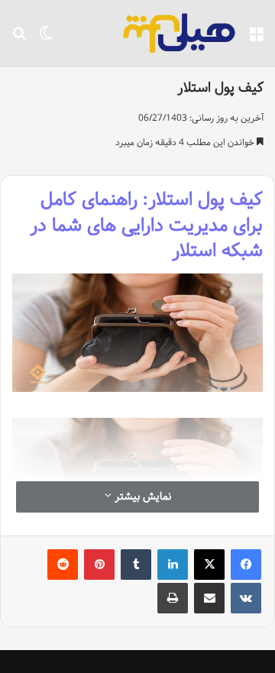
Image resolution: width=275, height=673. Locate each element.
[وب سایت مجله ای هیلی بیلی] (179, 34)
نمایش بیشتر (141, 496)
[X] (209, 564)
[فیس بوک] (246, 564)
